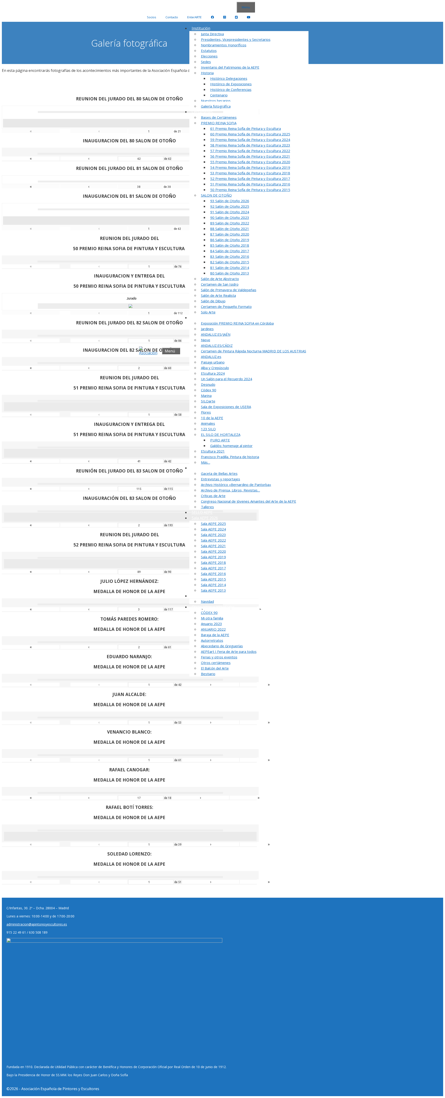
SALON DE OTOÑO (216, 195)
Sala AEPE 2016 (213, 573)
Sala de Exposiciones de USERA (226, 406)
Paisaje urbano (213, 362)
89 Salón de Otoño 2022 (229, 223)
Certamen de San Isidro (219, 284)
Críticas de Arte (213, 495)
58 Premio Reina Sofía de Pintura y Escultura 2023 (250, 145)
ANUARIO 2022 (213, 629)
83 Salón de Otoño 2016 (229, 256)
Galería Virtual (204, 595)
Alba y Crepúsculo (215, 367)
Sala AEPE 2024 (213, 529)
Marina (206, 395)
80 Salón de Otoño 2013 (229, 273)
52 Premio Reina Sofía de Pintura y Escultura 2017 (250, 178)
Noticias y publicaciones (212, 467)
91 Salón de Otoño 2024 (229, 212)
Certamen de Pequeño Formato (226, 306)
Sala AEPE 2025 (213, 523)
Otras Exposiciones (208, 317)
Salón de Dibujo (213, 301)
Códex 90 (208, 390)
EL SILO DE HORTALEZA (220, 434)
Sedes (206, 61)
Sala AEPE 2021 (213, 545)
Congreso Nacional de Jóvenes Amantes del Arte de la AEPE (248, 501)
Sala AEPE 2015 (213, 579)
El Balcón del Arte (215, 668)
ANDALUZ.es (211, 356)
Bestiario (208, 673)
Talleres (207, 506)
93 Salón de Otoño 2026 (229, 200)
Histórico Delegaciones (228, 78)
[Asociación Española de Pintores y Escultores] (149, 351)
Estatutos (209, 50)
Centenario (219, 95)
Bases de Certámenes (219, 117)
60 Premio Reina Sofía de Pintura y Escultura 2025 (250, 134)
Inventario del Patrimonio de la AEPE (230, 67)
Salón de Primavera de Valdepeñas (228, 289)
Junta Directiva (212, 34)
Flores (206, 412)
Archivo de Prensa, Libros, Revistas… (230, 490)
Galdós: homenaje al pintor (231, 445)
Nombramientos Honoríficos (223, 45)
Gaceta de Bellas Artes (219, 473)
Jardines (207, 328)
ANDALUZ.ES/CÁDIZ (217, 345)
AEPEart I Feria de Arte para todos (229, 651)
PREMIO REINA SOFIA (218, 123)
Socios (151, 17)
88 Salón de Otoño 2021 (229, 228)
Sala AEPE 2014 (213, 584)
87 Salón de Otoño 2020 (229, 234)
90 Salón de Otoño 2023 (229, 217)
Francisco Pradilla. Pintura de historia (230, 456)
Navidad (207, 601)
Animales (208, 423)
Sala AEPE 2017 (213, 568)
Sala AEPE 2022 (213, 540)
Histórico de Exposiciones (231, 84)
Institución (201, 28)
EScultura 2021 (213, 451)
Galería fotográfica (216, 106)
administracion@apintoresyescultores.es (36, 924)
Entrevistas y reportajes (220, 479)
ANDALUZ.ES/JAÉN (215, 334)
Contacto (171, 17)
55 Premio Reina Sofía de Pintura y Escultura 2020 (250, 162)
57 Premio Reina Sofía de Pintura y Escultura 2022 (250, 150)
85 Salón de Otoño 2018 (229, 245)
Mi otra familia (212, 618)
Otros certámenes (216, 662)
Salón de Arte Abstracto (220, 278)
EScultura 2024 (213, 373)
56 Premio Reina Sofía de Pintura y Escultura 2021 (250, 156)
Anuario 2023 (211, 623)
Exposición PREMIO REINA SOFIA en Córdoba (237, 323)
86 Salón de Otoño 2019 (229, 239)
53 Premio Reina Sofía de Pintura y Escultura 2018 (250, 173)
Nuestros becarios (216, 100)
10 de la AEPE (212, 417)
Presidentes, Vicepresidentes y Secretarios (235, 39)
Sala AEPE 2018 (213, 562)
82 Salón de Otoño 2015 (229, 262)
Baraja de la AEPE (215, 634)
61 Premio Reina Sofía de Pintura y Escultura (245, 128)
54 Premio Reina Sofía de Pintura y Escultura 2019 (250, 167)
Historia (207, 72)
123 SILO (208, 429)
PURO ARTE (220, 440)
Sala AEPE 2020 (213, 551)
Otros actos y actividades (213, 607)
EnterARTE (194, 17)
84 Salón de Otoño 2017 (229, 251)
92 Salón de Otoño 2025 (229, 206)
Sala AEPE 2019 (213, 557)
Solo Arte (208, 312)
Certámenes (202, 111)
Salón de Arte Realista (218, 295)
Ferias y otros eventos (219, 657)
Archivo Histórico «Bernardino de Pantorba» (236, 484)
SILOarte (208, 401)
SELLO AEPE (202, 512)
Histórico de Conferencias (230, 89)
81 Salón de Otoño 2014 (229, 267)
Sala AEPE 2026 (205, 517)
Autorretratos (212, 640)
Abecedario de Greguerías (222, 646)
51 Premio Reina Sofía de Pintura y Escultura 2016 (250, 184)
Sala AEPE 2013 (213, 590)
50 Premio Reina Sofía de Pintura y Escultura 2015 (250, 189)
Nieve (205, 340)
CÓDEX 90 (209, 612)
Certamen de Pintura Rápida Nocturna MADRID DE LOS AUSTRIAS (253, 351)
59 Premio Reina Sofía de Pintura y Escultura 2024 (250, 139)
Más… (205, 462)
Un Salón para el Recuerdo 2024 (226, 379)
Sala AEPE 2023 (213, 534)
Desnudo (208, 384)
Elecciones (209, 56)
